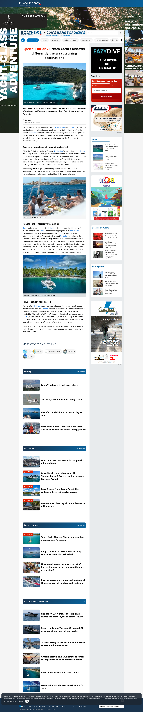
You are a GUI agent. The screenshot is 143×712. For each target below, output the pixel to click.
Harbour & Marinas (70, 40)
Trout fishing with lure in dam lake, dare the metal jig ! (111, 283)
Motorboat (32, 40)
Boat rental (55, 40)
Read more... (20, 701)
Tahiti (25, 317)
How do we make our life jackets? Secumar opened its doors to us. (111, 236)
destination (58, 151)
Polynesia (72, 127)
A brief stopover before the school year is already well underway (110, 244)
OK (27, 701)
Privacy (73, 706)
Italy (63, 127)
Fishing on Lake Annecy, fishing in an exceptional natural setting (111, 274)
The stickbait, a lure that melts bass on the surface (111, 292)
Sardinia (63, 236)
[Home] (23, 40)
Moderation (82, 706)
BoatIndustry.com (37, 710)
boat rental (74, 231)
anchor (34, 132)
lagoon (45, 309)
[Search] (120, 33)
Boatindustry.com (100, 228)
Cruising (44, 40)
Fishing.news (98, 266)
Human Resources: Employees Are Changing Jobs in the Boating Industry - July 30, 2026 (111, 254)
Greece (58, 127)
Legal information (39, 706)
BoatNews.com (24, 710)
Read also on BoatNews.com (36, 602)
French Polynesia (102, 40)
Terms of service (54, 706)
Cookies (64, 706)
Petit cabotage (86, 40)
